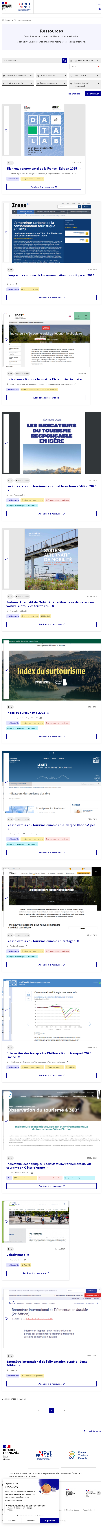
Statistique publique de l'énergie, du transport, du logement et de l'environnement (41, 174)
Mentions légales (72, 1510)
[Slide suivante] (99, 1493)
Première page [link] (38, 1410)
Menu (99, 3)
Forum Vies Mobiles (17, 611)
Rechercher (64, 60)
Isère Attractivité (16, 495)
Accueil (7, 20)
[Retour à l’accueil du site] (78, 1459)
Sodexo (13, 1370)
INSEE (12, 284)
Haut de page (94, 1430)
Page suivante (58, 1410)
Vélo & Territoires (16, 1260)
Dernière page (64, 1410)
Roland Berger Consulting (30, 718)
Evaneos (13, 718)
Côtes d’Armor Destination (20, 1173)
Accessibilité (87, 1510)
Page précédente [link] (45, 1410)
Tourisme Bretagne (17, 946)
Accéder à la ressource (42, 187)
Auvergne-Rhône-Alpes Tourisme (22, 834)
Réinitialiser (74, 93)
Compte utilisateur (99, 9)
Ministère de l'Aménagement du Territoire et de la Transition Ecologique (37, 1062)
